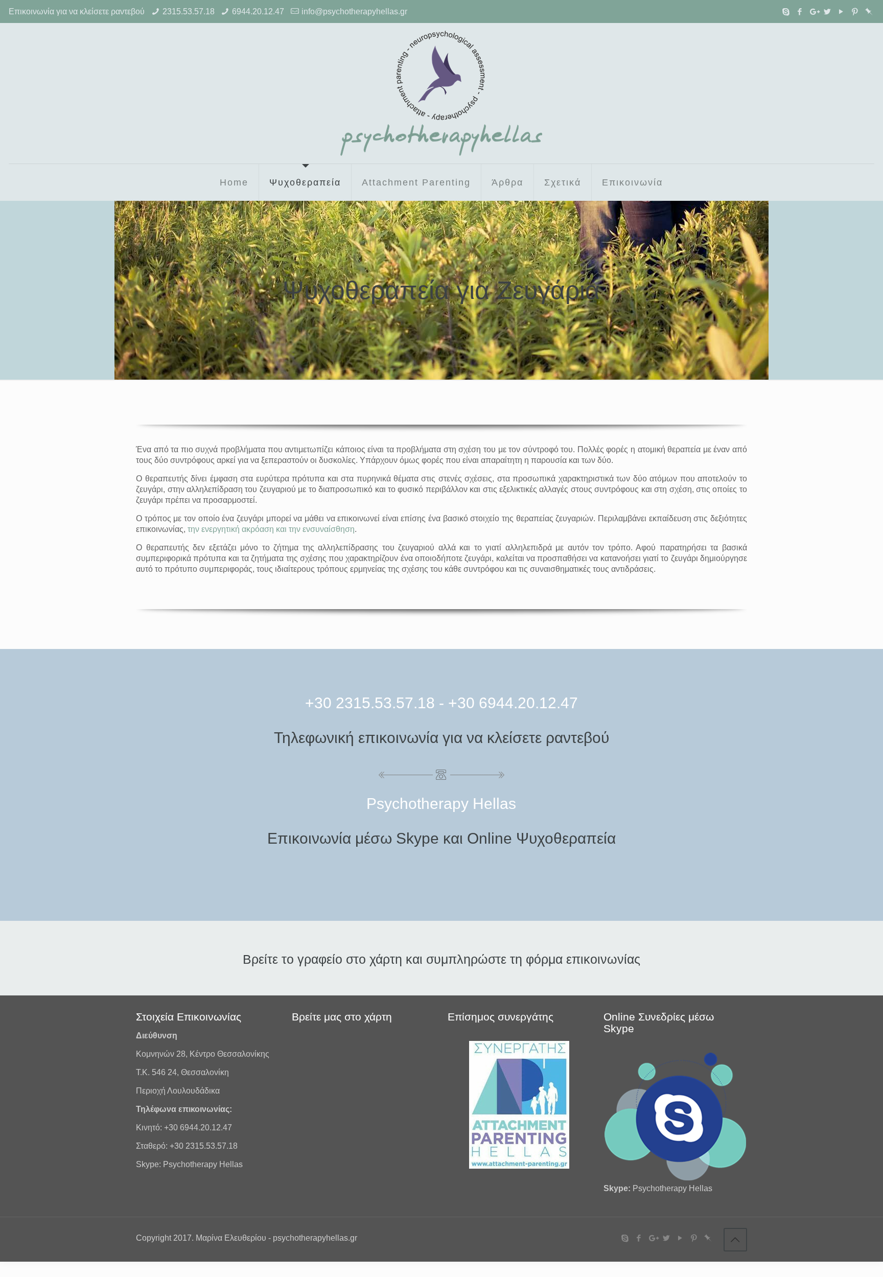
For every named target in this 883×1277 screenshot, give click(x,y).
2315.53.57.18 (188, 11)
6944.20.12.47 (258, 11)
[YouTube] (841, 11)
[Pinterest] (855, 11)
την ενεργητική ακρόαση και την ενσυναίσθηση (271, 529)
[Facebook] (800, 11)
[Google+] (813, 11)
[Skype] (786, 11)
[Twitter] (827, 11)
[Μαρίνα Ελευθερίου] (441, 93)
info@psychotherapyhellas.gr (354, 11)
